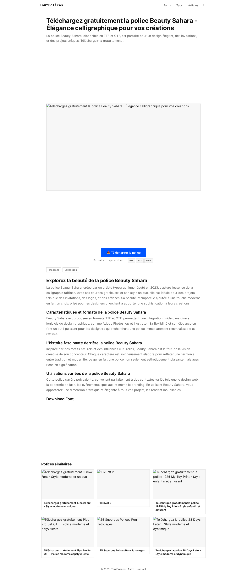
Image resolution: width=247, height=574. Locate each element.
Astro (131, 569)
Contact (141, 569)
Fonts (167, 5)
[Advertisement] (123, 73)
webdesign (71, 270)
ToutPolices (51, 5)
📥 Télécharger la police (124, 252)
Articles (193, 5)
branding (53, 270)
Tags (179, 5)
